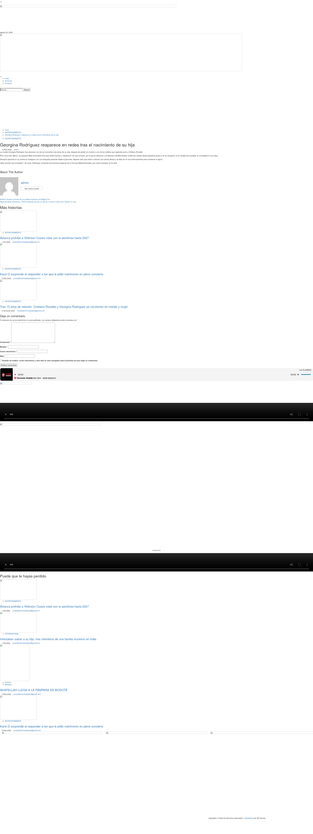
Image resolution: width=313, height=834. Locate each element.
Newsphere (249, 818)
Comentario (5, 342)
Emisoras (8, 81)
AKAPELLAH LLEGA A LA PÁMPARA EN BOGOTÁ (33, 690)
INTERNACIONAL (12, 633)
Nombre (4, 347)
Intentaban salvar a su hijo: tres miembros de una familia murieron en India (48, 639)
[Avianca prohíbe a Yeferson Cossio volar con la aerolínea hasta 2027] (18, 220)
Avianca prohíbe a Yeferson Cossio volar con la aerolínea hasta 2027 (44, 238)
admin (16, 149)
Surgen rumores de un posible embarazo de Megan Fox (25, 199)
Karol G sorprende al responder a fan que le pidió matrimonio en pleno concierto (51, 274)
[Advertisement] (156, 110)
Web (2, 356)
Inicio (7, 78)
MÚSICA (8, 684)
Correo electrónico (8, 351)
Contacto (8, 83)
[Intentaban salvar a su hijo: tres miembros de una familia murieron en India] (18, 622)
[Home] (0, 73)
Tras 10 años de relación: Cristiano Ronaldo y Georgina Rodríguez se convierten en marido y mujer (64, 306)
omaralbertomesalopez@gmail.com (26, 242)
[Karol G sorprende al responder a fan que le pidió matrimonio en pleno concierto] (18, 255)
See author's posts (32, 188)
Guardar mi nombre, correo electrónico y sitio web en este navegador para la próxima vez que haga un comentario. (50, 360)
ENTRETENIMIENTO (13, 138)
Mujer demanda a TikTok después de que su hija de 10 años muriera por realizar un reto (38, 201)
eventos (8, 682)
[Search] (0, 87)
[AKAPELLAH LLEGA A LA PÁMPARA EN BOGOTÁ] (14, 662)
